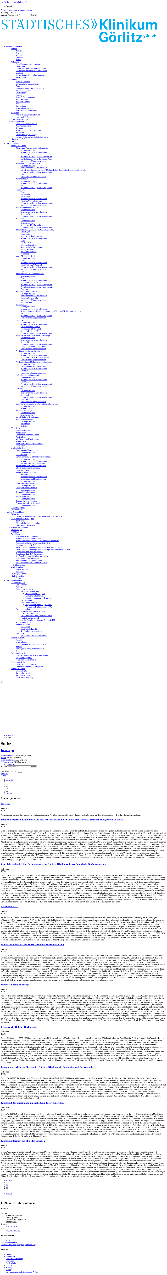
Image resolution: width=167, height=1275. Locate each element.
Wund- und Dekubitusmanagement (29, 444)
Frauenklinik (20, 190)
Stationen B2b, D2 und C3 (31, 282)
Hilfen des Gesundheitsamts (26, 124)
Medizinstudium (17, 567)
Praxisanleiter (21, 437)
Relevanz (4, 774)
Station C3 (25, 342)
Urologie (19, 388)
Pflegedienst (15, 428)
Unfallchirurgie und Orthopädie (28, 375)
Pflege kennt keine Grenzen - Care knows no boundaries (37, 541)
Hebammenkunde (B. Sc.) (26, 545)
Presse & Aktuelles (18, 638)
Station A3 (25, 395)
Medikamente (21, 77)
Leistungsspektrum (28, 150)
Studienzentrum (27, 249)
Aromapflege (21, 441)
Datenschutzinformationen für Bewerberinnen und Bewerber (39, 516)
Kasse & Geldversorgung (25, 97)
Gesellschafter (21, 585)
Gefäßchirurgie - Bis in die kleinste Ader (36, 159)
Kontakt (19, 55)
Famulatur (19, 572)
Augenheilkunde (22, 179)
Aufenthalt (15, 79)
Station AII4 (25, 214)
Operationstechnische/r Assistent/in (29, 552)
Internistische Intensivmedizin (32, 236)
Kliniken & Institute (18, 146)
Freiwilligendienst (18, 565)
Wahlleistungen (22, 66)
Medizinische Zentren (19, 448)
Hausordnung (21, 93)
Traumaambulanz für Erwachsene (33, 366)
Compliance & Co (18, 662)
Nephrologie (25, 234)
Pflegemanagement (23, 430)
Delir (22, 174)
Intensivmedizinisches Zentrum (28, 468)
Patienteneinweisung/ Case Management (36, 157)
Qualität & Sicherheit (19, 653)
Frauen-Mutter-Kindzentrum (27, 450)
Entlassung (15, 113)
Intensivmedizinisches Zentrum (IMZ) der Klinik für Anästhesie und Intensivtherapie (53, 170)
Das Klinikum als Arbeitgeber (22, 519)
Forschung (25, 254)
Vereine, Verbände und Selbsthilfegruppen (32, 137)
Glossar (14, 141)
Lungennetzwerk (22, 470)
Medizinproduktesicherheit (26, 660)
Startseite (9, 735)
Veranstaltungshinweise (25, 108)
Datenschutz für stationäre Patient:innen (31, 68)
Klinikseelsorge (22, 99)
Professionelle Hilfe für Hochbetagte (19, 1027)
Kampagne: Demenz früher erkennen (30, 649)
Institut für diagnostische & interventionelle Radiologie (37, 404)
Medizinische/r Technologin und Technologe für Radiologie (39, 547)
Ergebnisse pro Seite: (9, 771)
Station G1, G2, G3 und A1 (31, 265)
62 (7, 789)
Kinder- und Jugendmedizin (26, 291)
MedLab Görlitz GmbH (30, 618)
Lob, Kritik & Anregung (25, 117)
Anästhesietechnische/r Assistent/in (29, 554)
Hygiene (19, 95)
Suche (8, 1270)
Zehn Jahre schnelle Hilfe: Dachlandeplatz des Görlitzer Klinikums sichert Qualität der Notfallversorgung (53, 864)
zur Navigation (6, 2)
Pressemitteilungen (8, 755)
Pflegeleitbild (21, 432)
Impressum (10, 1261)
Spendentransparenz (23, 675)
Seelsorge (19, 128)
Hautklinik (20, 218)
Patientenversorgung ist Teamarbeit (38, 598)
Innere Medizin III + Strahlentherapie (30, 274)
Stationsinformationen (29, 245)
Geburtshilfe (25, 196)
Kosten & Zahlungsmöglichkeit (28, 115)
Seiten (3, 758)
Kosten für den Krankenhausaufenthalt (30, 75)
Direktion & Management (25, 589)
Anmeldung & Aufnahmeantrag (28, 64)
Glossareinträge (7, 760)
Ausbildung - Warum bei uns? (27, 536)
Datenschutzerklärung (14, 1259)
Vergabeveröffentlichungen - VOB (38, 605)
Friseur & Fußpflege (23, 90)
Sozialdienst (20, 132)
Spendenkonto (21, 671)
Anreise (19, 51)
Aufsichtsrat (20, 587)
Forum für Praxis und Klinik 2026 (34, 644)
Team (23, 192)
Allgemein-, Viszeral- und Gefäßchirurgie (32, 148)
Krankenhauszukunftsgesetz (31, 631)
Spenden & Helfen (18, 669)
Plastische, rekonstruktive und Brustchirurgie (33, 335)
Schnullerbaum (26, 302)
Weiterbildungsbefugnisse (25, 525)
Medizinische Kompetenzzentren (33, 161)
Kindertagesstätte (17, 576)
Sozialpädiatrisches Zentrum (26, 488)
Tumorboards (26, 289)
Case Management (18, 508)
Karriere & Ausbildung (15, 512)
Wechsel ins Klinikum (19, 527)
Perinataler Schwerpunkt (25, 483)
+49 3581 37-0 (11, 1226)
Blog (17, 651)
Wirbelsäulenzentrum (24, 496)
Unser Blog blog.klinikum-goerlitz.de (10, 1241)
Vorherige (9, 780)
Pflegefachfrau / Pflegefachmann (28, 538)
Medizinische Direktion (30, 591)
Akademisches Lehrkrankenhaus (28, 523)
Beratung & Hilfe (17, 121)
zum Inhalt (17, 2)
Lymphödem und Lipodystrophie (33, 346)
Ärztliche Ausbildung (29, 252)
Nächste (9, 793)
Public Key (10, 1265)
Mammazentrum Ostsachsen (26, 472)
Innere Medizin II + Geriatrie (27, 256)
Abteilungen (25, 424)
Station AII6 (25, 185)
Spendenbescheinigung (24, 673)
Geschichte (20, 633)
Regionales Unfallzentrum (26, 492)
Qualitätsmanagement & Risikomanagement (33, 655)
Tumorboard (25, 399)
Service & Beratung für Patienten (28, 130)
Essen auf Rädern (32, 613)
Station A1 (25, 382)
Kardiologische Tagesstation (31, 247)
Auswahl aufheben (8, 764)
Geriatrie (5, 804)
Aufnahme (15, 62)
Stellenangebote (7, 762)
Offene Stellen (16, 514)
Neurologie (20, 320)
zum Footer (26, 2)
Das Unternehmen (18, 583)
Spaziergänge (21, 106)
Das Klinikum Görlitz (14, 580)
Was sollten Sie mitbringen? (26, 110)
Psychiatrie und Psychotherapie (28, 351)
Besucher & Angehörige (20, 119)
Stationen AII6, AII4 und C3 (32, 225)
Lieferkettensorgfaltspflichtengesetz (29, 666)
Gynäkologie (26, 194)
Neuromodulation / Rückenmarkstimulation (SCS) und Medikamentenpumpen (51, 311)
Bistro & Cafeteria (23, 82)
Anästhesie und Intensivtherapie (28, 163)
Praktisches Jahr (22, 569)
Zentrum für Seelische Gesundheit (29, 503)
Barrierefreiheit (11, 1263)
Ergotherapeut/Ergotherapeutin (27, 558)
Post (17, 104)
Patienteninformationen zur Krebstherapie (37, 287)
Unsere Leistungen (13, 143)
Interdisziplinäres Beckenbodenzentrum (31, 466)
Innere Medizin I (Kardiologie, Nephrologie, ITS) (35, 229)
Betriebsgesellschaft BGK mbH (33, 611)
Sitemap (9, 1267)
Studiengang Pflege (18, 574)
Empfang (19, 73)
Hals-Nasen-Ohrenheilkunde (27, 207)
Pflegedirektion (26, 600)
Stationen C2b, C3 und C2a (31, 201)
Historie (24, 426)
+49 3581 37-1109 (13, 1231)
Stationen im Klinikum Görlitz (27, 435)
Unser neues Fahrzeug (24, 677)
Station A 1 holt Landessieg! (15, 984)
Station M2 (25, 371)
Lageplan (19, 57)
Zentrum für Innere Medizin (26, 501)
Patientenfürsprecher (23, 126)
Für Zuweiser (26, 243)
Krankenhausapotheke (24, 419)
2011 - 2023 (25, 627)
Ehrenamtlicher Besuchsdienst (27, 84)
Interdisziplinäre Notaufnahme (27, 417)
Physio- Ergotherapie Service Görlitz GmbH (38, 620)
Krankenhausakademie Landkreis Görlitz (31, 563)
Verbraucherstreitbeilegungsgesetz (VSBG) (22, 1272)
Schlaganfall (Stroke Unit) (31, 329)
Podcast (19, 647)
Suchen (4, 15)
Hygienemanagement (24, 658)
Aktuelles (24, 474)
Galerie (18, 578)
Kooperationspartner (23, 622)
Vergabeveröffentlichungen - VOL (38, 607)
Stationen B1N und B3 (29, 331)
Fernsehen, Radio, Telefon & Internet (30, 88)
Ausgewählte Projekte (29, 629)
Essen (18, 86)
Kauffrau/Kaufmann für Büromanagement (32, 556)
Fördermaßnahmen (23, 624)
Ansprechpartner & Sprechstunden (34, 152)
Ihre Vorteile (20, 521)
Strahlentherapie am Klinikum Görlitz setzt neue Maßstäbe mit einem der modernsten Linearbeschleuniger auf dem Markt (62, 819)
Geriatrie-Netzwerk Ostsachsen (33, 463)
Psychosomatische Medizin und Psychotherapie (34, 362)
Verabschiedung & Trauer (25, 135)
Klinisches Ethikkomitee (34, 596)
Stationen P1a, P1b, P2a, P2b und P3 (35, 357)
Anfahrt (14, 49)
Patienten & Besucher (14, 46)
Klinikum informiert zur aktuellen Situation (23, 1141)
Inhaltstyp (7, 750)
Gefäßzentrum (21, 455)
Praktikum (15, 532)
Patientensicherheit (23, 102)
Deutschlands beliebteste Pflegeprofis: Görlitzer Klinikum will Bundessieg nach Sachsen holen (47, 1067)
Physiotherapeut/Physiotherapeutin (29, 560)
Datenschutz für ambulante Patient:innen (31, 71)
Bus (17, 53)
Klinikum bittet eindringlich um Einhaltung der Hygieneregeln (32, 1103)
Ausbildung (15, 534)
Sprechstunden (16, 510)
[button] (8, 13)
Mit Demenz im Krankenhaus (27, 439)
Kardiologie (25, 232)
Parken (18, 60)
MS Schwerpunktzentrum (30, 327)
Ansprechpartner (27, 223)
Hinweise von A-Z (18, 139)
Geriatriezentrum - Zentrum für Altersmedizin (33, 457)
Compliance (10, 1256)
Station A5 (25, 154)
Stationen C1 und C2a (29, 298)
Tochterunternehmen (24, 609)
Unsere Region (16, 530)
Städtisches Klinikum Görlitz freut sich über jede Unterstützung (32, 944)
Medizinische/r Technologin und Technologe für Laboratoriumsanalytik (43, 549)
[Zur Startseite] (79, 42)
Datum (3, 776)
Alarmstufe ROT (9, 906)
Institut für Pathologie (24, 410)
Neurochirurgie (21, 305)
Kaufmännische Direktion (30, 602)
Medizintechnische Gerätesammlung (35, 635)
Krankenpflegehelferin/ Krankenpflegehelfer (33, 543)
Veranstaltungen (22, 642)
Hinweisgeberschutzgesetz (26, 664)
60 (7, 784)
